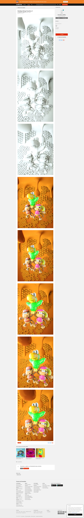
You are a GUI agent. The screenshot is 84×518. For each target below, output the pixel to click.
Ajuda (41, 511)
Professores (40, 512)
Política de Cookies (33, 516)
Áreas (26, 483)
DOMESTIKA (19, 5)
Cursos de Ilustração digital (28, 486)
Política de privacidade (27, 516)
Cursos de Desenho (27, 487)
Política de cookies (74, 512)
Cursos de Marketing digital (28, 497)
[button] (34, 5)
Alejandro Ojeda (25, 12)
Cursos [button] (24, 4)
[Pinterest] (62, 512)
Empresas (37, 512)
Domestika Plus (24, 512)
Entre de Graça (26, 468)
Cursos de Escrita (18, 494)
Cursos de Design (18, 490)
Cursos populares (44, 486)
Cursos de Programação (28, 496)
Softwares (36, 483)
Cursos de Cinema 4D (37, 488)
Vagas (21, 511)
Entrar (60, 4)
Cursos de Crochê (27, 498)
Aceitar (75, 514)
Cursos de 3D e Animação (19, 491)
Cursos (17, 511)
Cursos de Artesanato (28, 488)
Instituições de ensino (28, 511)
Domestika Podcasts (18, 512)
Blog (39, 511)
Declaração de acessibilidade (39, 516)
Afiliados (35, 512)
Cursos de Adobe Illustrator (37, 486)
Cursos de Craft (18, 485)
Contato (38, 511)
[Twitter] (60, 512)
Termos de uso (22, 516)
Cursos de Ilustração (19, 484)
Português (48, 511)
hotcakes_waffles (25, 446)
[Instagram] (63, 512)
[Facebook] (58, 512)
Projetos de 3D (19, 474)
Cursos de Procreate (36, 487)
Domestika (35, 511)
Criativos (24, 511)
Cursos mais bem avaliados (46, 485)
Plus (31, 4)
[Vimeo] (65, 512)
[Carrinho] (57, 5)
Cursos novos (44, 484)
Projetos (28, 4)
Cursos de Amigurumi (28, 499)
